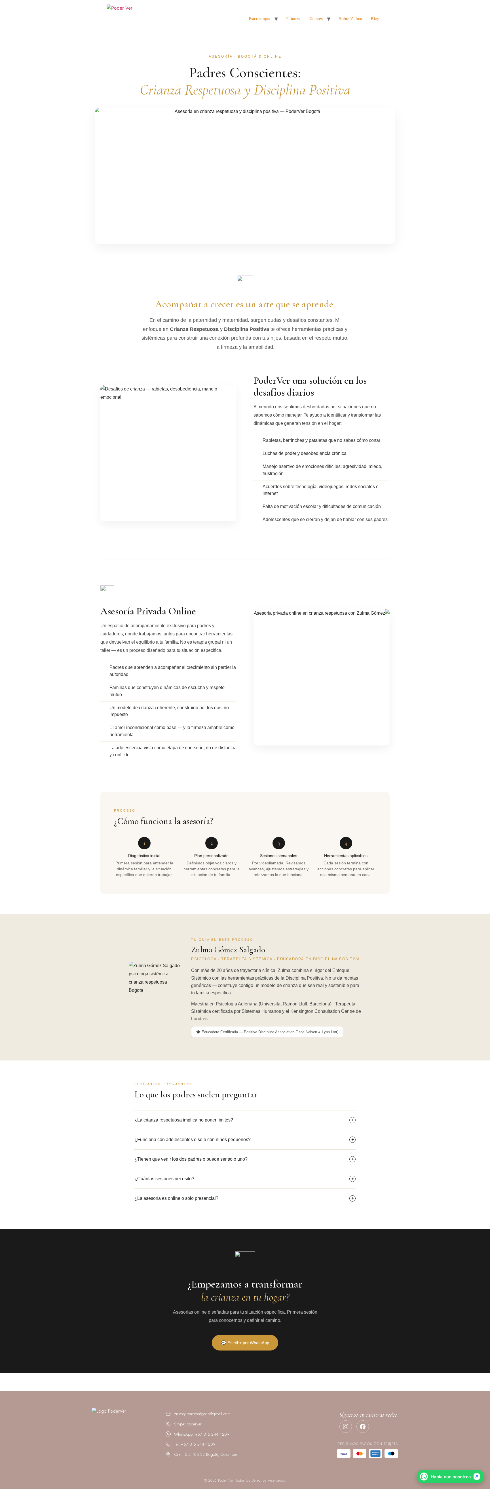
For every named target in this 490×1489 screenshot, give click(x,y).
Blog (375, 18)
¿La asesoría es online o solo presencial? (244, 1198)
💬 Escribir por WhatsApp (245, 1342)
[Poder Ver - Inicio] (123, 1425)
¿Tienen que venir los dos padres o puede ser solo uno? (244, 1159)
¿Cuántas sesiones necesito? (244, 1178)
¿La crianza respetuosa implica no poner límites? (244, 1120)
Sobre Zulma (350, 18)
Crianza (293, 18)
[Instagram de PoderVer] (345, 1426)
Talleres (316, 18)
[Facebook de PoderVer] (362, 1426)
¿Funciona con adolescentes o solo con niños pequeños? (244, 1139)
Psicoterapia (259, 18)
